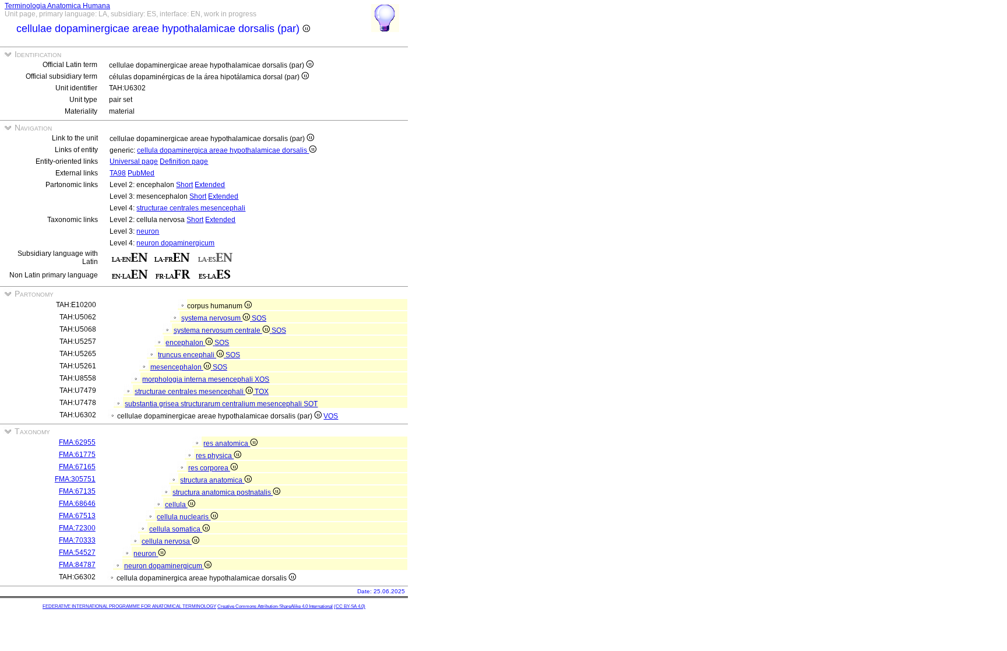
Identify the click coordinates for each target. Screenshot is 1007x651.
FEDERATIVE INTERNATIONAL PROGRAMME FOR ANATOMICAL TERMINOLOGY (129, 606)
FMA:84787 (77, 565)
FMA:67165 (77, 467)
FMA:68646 (77, 503)
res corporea (209, 468)
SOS (259, 318)
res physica (215, 456)
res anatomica (226, 443)
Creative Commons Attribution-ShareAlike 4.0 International (275, 606)
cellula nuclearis (183, 517)
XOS (262, 379)
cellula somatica (175, 529)
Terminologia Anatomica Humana (57, 6)
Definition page (184, 161)
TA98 (118, 173)
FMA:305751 (75, 479)
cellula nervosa (167, 541)
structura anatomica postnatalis (222, 492)
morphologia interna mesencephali (198, 379)
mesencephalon (176, 367)
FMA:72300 (77, 528)
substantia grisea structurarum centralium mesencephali (214, 404)
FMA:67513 (77, 516)
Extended (210, 185)
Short (184, 185)
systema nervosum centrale (218, 330)
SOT (311, 404)
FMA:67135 (77, 491)
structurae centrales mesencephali (190, 208)
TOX (262, 392)
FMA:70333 (77, 540)
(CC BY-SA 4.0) (349, 606)
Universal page (134, 161)
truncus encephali (187, 355)
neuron (147, 231)
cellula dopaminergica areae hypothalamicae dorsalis (223, 150)
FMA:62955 (77, 442)
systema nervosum (211, 318)
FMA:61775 (77, 455)
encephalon (185, 343)
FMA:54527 (77, 552)
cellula (176, 505)
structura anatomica (212, 480)
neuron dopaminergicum (175, 243)
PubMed (141, 173)
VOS (330, 416)
